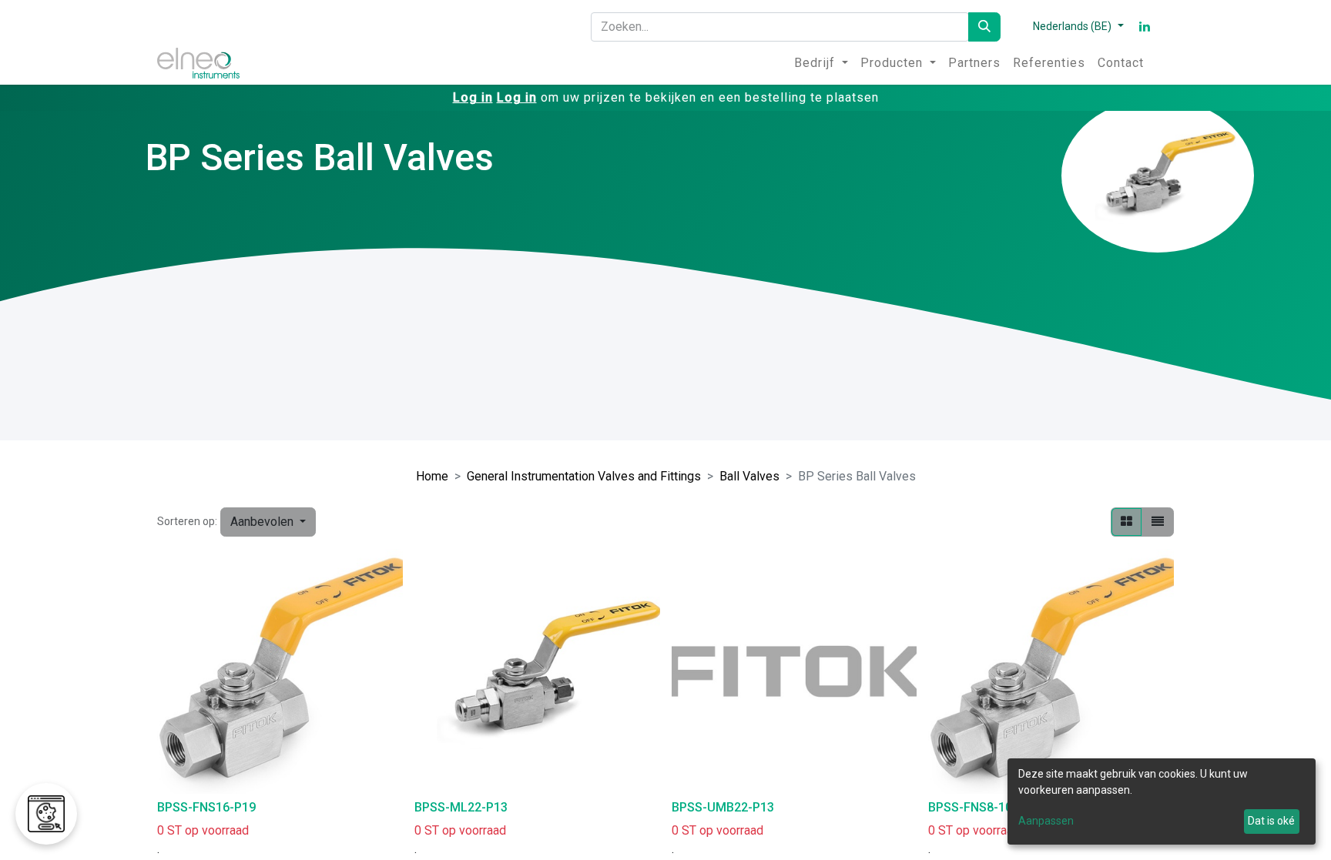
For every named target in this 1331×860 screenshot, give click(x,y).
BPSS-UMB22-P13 (723, 807)
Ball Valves (749, 476)
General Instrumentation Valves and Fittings (584, 476)
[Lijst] (1158, 522)
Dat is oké (1271, 821)
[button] (268, 522)
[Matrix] (1126, 522)
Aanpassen (1046, 821)
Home (432, 476)
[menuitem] (821, 63)
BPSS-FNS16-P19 (206, 807)
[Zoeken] (984, 27)
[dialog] (1161, 801)
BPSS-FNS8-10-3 (976, 807)
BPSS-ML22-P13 (461, 807)
